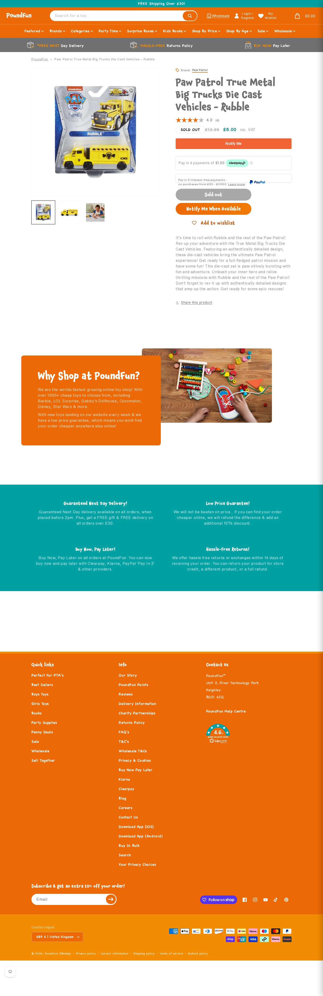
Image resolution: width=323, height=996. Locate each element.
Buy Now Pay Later (135, 770)
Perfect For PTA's (47, 675)
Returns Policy (131, 722)
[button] (298, 16)
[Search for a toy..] (190, 16)
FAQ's (124, 732)
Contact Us (128, 817)
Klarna (124, 779)
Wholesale (40, 751)
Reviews (126, 694)
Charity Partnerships (137, 713)
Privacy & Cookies (135, 760)
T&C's (124, 741)
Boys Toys (39, 694)
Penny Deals (42, 732)
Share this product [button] (196, 302)
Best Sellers (42, 684)
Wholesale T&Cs (133, 751)
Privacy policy (86, 953)
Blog (122, 798)
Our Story (128, 675)
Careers (125, 807)
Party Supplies (44, 722)
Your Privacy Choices (137, 864)
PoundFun (39, 59)
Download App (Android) (140, 836)
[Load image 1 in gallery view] (43, 212)
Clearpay (126, 788)
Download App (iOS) (136, 826)
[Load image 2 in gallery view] (69, 212)
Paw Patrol (200, 69)
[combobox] (123, 15)
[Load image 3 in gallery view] (95, 212)
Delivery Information (137, 703)
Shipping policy (144, 953)
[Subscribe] (111, 899)
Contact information (114, 953)
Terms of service (171, 953)
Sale (35, 741)
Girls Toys (40, 703)
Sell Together (43, 760)
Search (125, 855)
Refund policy (198, 953)
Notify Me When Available (213, 208)
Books (36, 713)
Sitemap (65, 953)
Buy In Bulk (129, 845)
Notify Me (234, 143)
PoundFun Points (133, 684)
